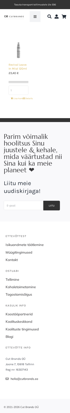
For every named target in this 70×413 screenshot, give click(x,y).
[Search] (49, 17)
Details (28, 98)
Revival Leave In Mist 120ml (18, 66)
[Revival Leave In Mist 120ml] (18, 46)
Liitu (52, 205)
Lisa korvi (17, 98)
